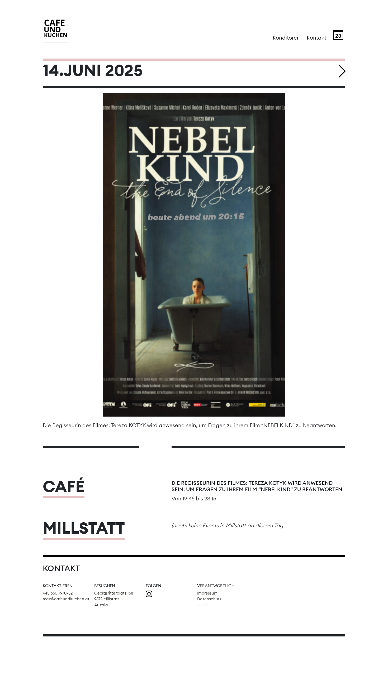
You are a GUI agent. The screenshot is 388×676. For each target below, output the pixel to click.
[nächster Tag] (342, 71)
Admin (203, 604)
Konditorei (285, 37)
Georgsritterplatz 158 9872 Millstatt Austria (113, 599)
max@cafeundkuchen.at (66, 598)
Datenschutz (209, 598)
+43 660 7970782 (58, 593)
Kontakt (316, 37)
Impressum (207, 593)
